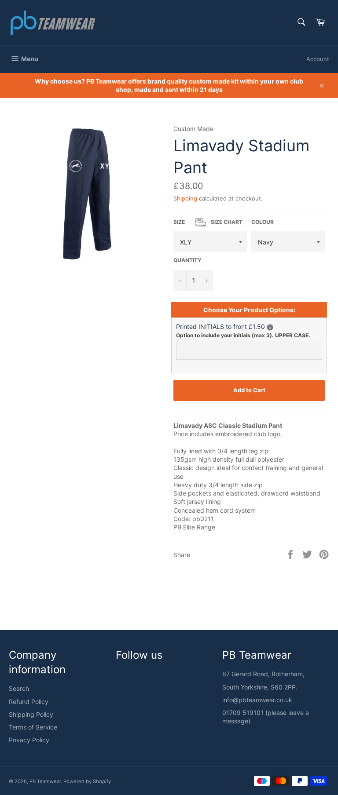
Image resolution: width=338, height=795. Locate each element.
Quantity (187, 260)
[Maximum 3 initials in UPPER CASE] (270, 327)
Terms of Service (33, 727)
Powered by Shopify (87, 781)
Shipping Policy (31, 714)
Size (207, 222)
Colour (262, 222)
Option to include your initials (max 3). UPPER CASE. (243, 335)
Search (19, 688)
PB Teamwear (45, 781)
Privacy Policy (29, 740)
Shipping (185, 198)
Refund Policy (28, 701)
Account (317, 58)
